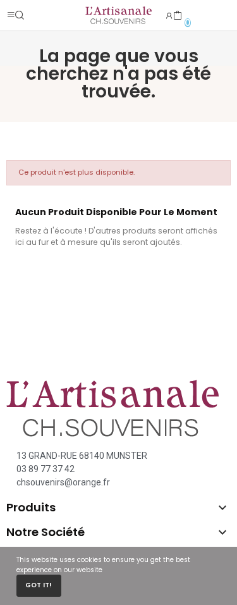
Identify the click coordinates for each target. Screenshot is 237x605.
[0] (177, 16)
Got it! (38, 585)
